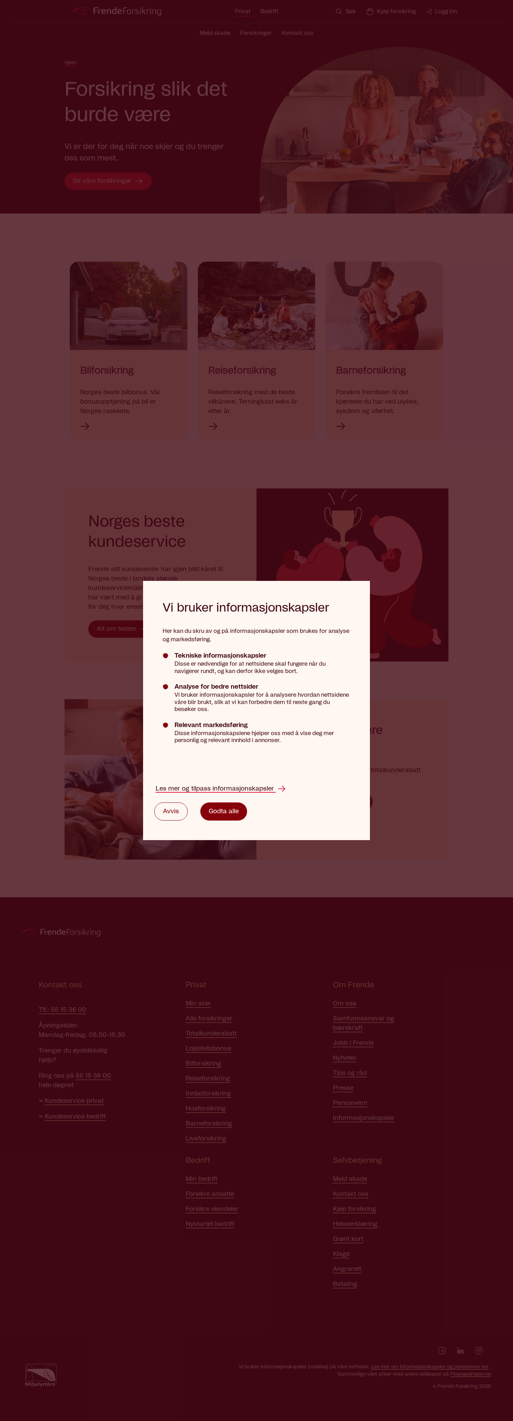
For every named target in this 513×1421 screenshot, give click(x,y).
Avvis (171, 811)
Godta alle (224, 811)
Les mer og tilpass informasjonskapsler (216, 789)
